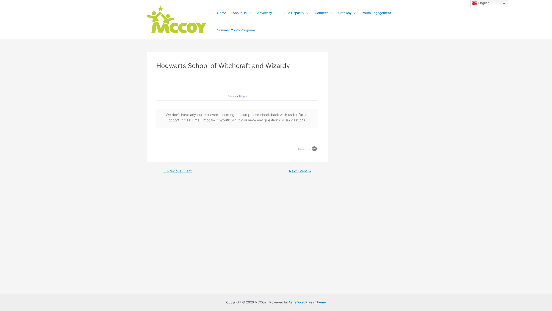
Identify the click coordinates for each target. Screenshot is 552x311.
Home (221, 13)
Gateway (344, 13)
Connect (321, 13)
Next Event (300, 171)
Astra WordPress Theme (307, 302)
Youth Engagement (376, 13)
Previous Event (177, 171)
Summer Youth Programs (236, 30)
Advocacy (264, 13)
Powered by (304, 149)
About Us (240, 13)
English (483, 3)
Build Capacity (293, 13)
